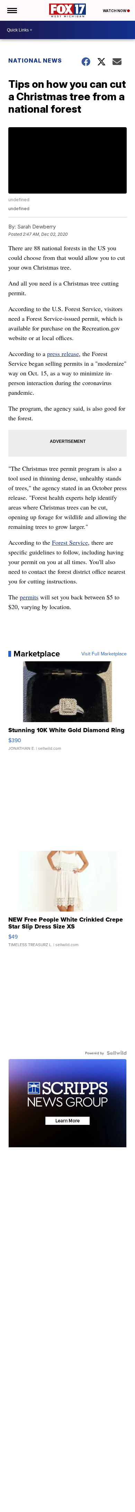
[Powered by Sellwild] (117, 1053)
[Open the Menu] (11, 10)
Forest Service (70, 542)
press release (63, 353)
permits (29, 597)
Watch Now (115, 11)
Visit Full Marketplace (104, 653)
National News (35, 60)
